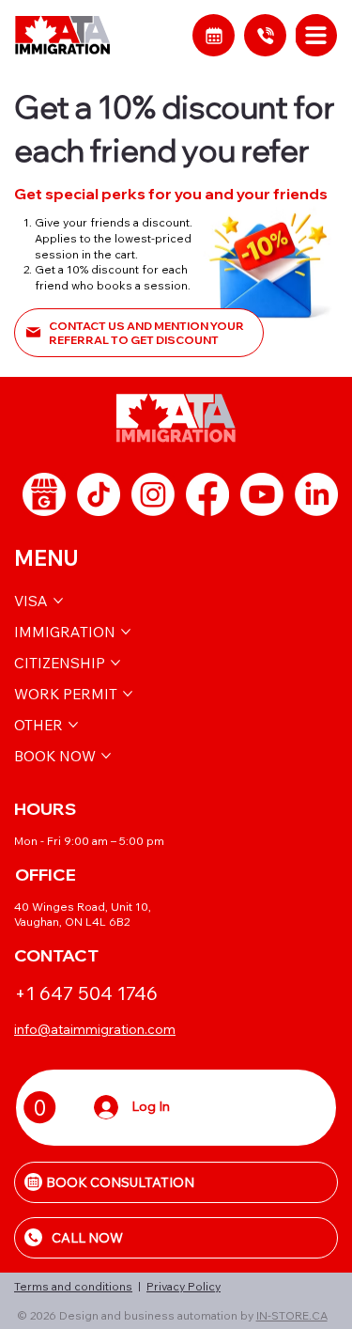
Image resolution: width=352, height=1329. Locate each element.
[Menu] (317, 35)
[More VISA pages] (58, 600)
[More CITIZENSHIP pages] (115, 662)
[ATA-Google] (44, 494)
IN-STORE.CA (292, 1315)
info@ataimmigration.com (95, 1029)
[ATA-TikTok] (98, 494)
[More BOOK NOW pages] (106, 755)
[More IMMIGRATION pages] (125, 631)
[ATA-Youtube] (261, 494)
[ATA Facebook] (207, 494)
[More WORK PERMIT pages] (127, 693)
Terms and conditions (73, 1286)
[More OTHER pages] (73, 724)
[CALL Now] (265, 35)
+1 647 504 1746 (86, 993)
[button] (39, 1107)
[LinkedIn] (316, 494)
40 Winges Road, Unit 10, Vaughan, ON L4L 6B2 (82, 914)
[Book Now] (213, 35)
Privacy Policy (183, 1286)
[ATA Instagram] (153, 494)
